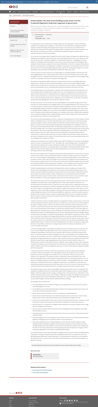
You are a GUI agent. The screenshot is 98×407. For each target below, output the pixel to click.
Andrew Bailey (39, 36)
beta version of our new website (15, 2)
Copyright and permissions (34, 402)
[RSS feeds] (72, 400)
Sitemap (10, 400)
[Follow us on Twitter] (65, 400)
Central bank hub (17, 15)
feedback (46, 2)
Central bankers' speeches (28, 15)
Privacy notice (31, 404)
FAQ (10, 402)
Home (10, 15)
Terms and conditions (33, 400)
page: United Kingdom (40, 372)
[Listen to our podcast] (74, 400)
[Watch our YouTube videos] (69, 400)
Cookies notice (31, 406)
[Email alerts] (60, 403)
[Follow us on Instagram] (77, 400)
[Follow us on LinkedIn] (67, 400)
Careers (10, 406)
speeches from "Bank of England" (42, 370)
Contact (10, 404)
